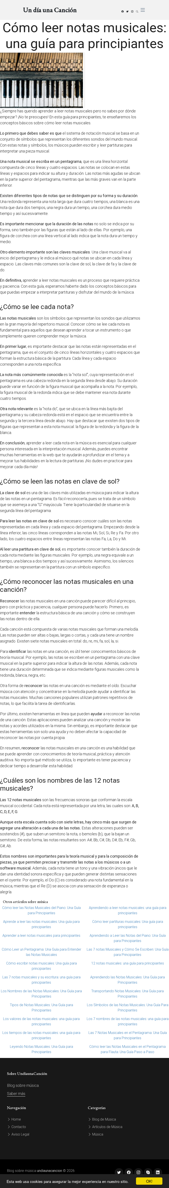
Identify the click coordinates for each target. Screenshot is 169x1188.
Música (97, 1134)
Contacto (18, 1127)
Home (16, 1119)
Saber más (16, 1093)
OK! (149, 1181)
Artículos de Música (106, 1127)
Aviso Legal (20, 1134)
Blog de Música (103, 1119)
